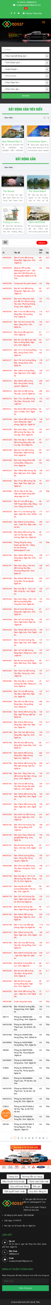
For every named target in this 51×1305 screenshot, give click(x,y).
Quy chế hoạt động (19, 1186)
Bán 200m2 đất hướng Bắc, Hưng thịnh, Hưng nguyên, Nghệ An (23, 383)
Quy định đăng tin (37, 1191)
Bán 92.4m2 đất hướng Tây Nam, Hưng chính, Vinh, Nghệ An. (23, 973)
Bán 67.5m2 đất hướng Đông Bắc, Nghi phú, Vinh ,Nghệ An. (24, 260)
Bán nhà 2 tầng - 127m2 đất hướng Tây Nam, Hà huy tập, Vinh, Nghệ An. (24, 432)
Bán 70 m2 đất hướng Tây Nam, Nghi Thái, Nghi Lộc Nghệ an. (25, 483)
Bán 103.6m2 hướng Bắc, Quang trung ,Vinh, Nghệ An (24, 1009)
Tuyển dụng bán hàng (23, 1001)
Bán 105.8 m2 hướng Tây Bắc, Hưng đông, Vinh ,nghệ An (24, 827)
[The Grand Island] (38, 182)
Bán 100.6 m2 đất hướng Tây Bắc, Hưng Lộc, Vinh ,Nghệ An (24, 673)
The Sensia (8, 191)
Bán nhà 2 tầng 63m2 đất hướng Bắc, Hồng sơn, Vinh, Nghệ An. (24, 462)
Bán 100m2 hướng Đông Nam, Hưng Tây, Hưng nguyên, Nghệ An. (24, 858)
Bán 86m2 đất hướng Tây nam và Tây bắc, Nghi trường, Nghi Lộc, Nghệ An (25, 534)
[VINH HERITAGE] (38, 213)
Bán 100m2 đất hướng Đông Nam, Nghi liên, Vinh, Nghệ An (25, 558)
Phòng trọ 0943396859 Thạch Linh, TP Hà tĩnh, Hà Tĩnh (25, 1080)
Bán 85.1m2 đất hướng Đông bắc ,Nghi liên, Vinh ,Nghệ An (24, 291)
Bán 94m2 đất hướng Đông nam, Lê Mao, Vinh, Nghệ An (25, 411)
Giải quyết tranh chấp (14, 1191)
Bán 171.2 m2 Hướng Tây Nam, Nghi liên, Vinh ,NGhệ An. (25, 514)
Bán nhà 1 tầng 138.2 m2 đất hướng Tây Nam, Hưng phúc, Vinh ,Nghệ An (25, 776)
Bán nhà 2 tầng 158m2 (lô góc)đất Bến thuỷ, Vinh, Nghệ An (24, 837)
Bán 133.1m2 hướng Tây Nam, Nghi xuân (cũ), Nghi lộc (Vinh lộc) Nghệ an (24, 899)
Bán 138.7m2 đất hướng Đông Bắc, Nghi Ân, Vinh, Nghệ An (24, 735)
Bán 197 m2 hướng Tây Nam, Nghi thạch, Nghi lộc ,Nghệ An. (25, 622)
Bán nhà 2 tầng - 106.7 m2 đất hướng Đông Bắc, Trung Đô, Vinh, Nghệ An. (25, 601)
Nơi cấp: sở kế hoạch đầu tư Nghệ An (19, 1226)
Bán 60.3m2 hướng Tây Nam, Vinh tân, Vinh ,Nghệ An (25, 848)
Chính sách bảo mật (38, 1181)
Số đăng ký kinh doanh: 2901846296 (19, 1215)
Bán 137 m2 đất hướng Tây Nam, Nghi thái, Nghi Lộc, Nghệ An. (24, 694)
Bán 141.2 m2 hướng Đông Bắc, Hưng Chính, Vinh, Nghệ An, (25, 352)
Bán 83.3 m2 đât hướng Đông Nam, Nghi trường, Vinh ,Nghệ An (24, 452)
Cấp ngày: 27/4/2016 (12, 1220)
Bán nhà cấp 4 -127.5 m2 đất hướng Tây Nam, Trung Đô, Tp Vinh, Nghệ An (25, 878)
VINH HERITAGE (36, 222)
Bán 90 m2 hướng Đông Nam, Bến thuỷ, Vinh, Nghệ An (25, 663)
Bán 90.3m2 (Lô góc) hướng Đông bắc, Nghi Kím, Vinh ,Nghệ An (23, 983)
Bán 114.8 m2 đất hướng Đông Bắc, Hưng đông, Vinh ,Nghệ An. (24, 314)
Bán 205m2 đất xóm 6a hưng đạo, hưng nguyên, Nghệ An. (24, 581)
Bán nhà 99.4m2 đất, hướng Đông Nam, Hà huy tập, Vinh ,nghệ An (25, 889)
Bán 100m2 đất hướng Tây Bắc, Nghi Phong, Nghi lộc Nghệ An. (25, 714)
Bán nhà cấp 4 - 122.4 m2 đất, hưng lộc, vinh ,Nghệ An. (25, 591)
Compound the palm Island (25, 283)
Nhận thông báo (25, 1288)
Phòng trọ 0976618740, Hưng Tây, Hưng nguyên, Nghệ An (24, 1070)
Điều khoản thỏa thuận (13, 1181)
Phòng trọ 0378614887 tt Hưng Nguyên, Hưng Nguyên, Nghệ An (24, 1126)
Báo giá (36, 1186)
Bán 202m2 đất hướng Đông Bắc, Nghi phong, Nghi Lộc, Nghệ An (23, 755)
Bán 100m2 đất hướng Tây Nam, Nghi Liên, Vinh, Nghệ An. (25, 632)
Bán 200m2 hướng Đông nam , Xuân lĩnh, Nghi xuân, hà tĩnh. (25, 524)
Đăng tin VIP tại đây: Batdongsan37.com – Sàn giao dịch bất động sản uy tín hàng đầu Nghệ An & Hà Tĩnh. (25, 273)
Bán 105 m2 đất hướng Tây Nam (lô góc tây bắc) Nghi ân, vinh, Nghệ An (24, 786)
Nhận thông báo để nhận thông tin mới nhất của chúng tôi (25, 1275)
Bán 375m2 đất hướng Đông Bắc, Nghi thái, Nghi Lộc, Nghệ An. (24, 724)
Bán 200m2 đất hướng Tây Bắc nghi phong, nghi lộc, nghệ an (25, 765)
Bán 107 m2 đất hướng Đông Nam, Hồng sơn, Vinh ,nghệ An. (25, 653)
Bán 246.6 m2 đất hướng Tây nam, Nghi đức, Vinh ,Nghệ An (24, 817)
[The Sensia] (13, 182)
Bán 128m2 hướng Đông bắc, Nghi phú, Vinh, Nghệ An (25, 373)
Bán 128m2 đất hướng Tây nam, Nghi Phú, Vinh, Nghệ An (25, 796)
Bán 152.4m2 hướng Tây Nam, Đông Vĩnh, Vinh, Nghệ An (24, 324)
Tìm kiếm (25, 96)
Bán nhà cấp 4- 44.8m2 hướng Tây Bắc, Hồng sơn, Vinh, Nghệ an (25, 683)
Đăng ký (29, 13)
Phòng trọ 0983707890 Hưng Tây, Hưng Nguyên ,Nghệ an (24, 1052)
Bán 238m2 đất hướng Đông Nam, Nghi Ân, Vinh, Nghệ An (24, 917)
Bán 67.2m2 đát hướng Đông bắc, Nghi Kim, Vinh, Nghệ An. (25, 611)
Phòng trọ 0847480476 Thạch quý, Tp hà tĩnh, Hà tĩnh (24, 1027)
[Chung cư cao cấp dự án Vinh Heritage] (13, 213)
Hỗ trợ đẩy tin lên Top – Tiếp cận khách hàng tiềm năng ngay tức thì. (24, 493)
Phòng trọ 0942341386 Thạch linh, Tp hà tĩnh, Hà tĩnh (24, 1091)
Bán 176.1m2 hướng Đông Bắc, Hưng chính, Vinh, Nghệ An (25, 363)
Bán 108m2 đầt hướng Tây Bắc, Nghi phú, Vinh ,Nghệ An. (25, 473)
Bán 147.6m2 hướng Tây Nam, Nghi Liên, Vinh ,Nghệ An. (25, 642)
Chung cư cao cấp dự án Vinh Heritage (13, 222)
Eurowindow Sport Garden (38, 141)
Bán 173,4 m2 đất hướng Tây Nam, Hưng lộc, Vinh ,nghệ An (24, 401)
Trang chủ (13, 1176)
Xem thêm (8, 117)
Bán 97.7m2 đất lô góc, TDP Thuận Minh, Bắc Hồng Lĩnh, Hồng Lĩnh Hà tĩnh (25, 504)
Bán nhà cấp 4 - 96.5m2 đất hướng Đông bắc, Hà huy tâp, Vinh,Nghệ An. (24, 442)
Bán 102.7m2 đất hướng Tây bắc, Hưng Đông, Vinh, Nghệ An (25, 945)
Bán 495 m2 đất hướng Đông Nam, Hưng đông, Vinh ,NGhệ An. (24, 704)
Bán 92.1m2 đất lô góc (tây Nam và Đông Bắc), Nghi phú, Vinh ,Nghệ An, (25, 342)
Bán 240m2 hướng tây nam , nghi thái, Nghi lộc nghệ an (25, 955)
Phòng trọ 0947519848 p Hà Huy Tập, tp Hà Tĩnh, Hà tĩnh (24, 1109)
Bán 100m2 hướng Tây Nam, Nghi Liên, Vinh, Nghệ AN (25, 935)
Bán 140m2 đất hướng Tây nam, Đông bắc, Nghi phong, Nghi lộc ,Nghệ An (25, 422)
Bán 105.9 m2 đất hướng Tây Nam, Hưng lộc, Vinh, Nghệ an (24, 868)
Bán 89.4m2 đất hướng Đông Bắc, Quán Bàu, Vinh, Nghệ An (25, 745)
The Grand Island (37, 191)
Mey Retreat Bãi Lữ (12, 141)
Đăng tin (42, 242)
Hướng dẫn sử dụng (32, 1176)
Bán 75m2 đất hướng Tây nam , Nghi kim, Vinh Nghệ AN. (25, 994)
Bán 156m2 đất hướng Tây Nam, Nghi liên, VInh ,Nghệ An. (25, 806)
